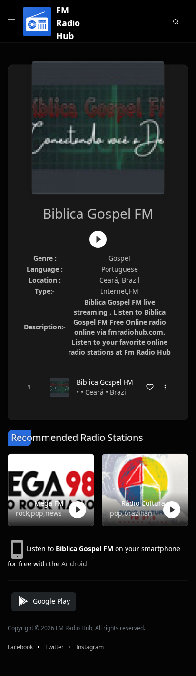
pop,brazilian (131, 513)
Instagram (90, 647)
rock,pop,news (39, 513)
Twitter (54, 647)
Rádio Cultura (143, 503)
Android (74, 563)
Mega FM (49, 503)
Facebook (20, 647)
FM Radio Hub (68, 22)
